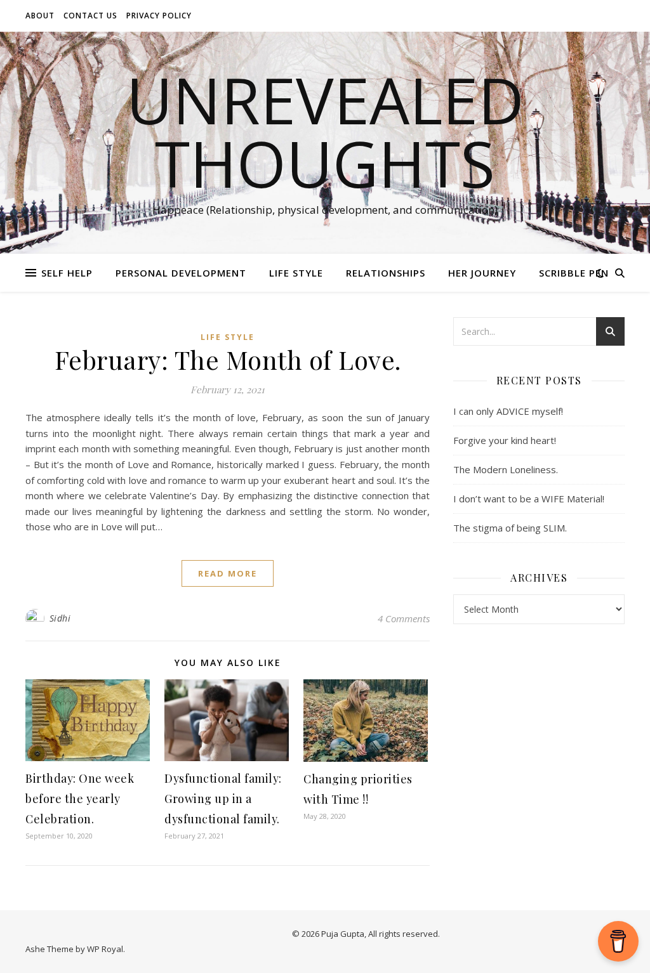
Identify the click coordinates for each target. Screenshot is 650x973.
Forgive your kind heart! (504, 440)
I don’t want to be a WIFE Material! (528, 498)
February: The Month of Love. (228, 359)
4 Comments (404, 618)
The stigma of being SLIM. (510, 527)
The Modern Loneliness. (505, 469)
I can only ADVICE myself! (508, 411)
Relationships (385, 272)
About (40, 15)
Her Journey (482, 272)
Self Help (67, 272)
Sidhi (60, 618)
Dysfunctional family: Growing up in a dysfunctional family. (223, 798)
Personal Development (181, 272)
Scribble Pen (574, 272)
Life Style (296, 272)
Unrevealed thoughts (325, 131)
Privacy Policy (159, 15)
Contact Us (90, 15)
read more (227, 573)
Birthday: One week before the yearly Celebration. (79, 798)
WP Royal (105, 949)
